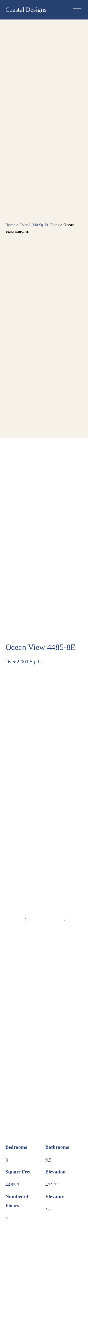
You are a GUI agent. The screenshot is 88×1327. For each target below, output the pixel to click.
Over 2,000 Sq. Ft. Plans (39, 225)
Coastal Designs (26, 9)
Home (10, 225)
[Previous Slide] (25, 920)
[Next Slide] (65, 920)
